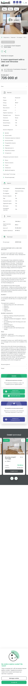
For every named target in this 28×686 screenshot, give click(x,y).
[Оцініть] (20, 2)
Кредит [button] (2, 368)
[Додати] (17, 2)
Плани (10, 9)
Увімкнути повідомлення (15, 419)
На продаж (19, 37)
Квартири (13, 37)
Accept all (14, 682)
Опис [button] (2, 86)
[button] (17, 2)
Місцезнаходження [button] (5, 364)
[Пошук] (14, 2)
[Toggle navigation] (26, 3)
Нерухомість (6, 37)
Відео (4, 9)
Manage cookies (14, 678)
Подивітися (14, 471)
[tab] (14, 86)
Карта (16, 9)
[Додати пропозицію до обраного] (2, 51)
